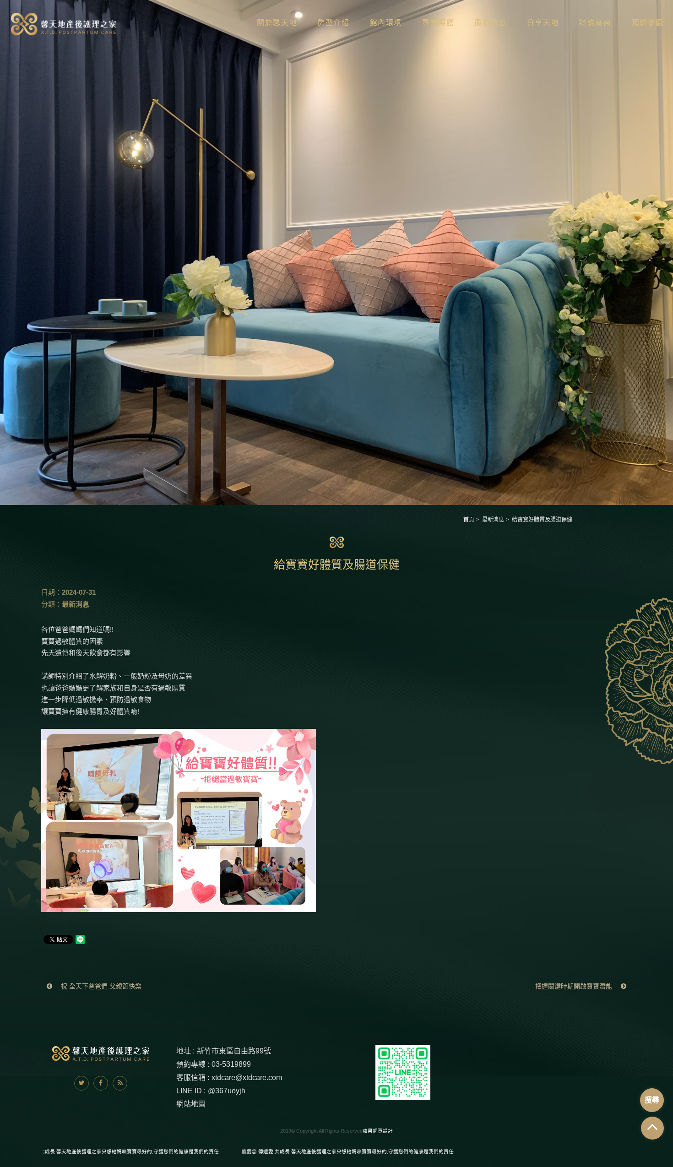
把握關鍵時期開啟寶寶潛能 (574, 986)
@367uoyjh (226, 1091)
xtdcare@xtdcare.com (247, 1077)
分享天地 (543, 23)
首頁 (468, 519)
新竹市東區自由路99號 (234, 1051)
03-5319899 (231, 1064)
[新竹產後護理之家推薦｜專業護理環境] (336, 251)
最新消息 (490, 23)
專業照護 (438, 23)
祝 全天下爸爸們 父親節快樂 (100, 986)
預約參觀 (648, 23)
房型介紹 (333, 23)
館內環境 (386, 23)
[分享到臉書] (100, 1083)
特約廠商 (595, 23)
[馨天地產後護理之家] (64, 24)
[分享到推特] (81, 1083)
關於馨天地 (277, 23)
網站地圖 (191, 1104)
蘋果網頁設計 (378, 1131)
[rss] (120, 1083)
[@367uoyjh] (402, 1071)
